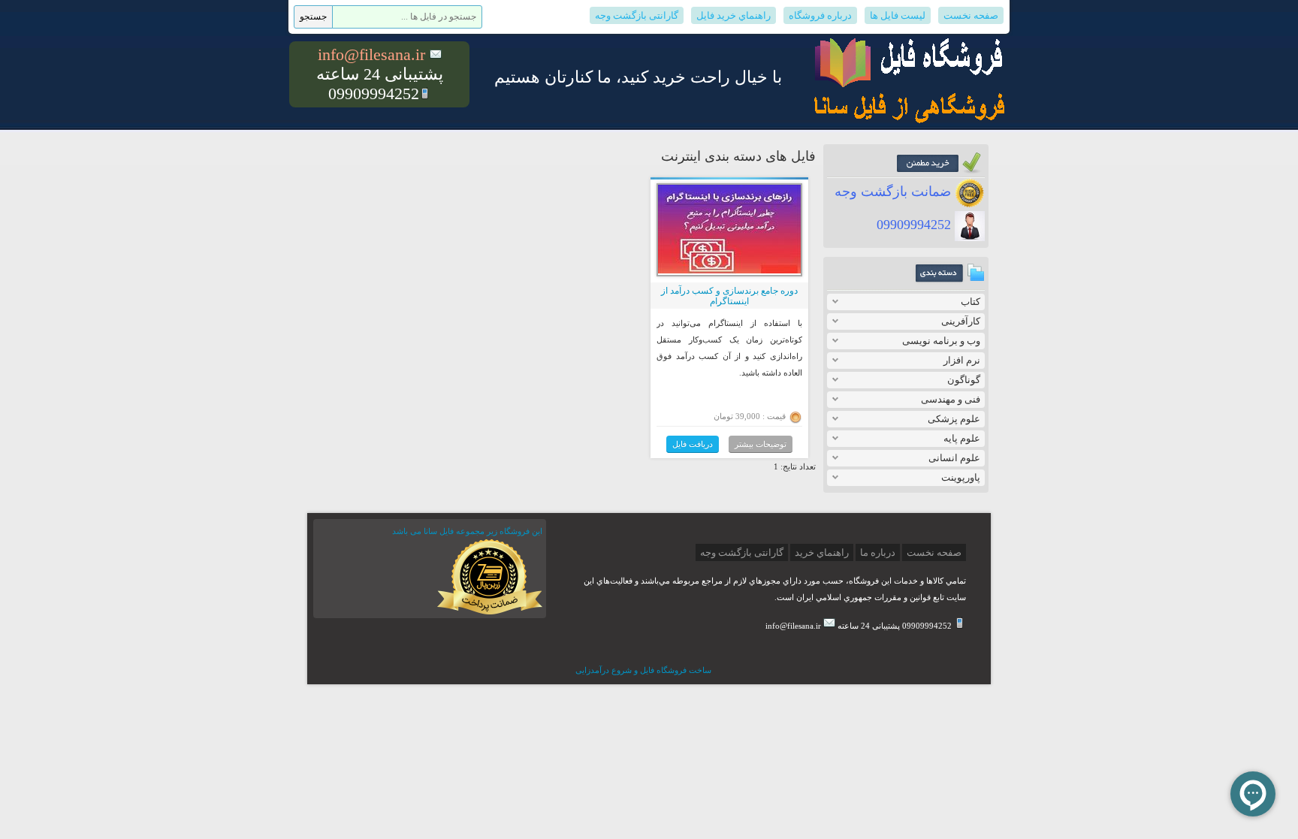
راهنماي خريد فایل (733, 15)
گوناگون (963, 379)
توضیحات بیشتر (760, 443)
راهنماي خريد (822, 552)
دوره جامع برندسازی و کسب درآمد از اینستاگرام (729, 295)
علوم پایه (961, 438)
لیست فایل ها (897, 15)
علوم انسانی (954, 457)
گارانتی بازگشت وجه (636, 15)
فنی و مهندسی (950, 399)
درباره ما (877, 552)
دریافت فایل (692, 443)
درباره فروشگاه (820, 15)
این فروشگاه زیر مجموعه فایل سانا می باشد (467, 531)
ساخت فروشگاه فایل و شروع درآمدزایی (643, 670)
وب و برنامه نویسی (941, 340)
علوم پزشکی (954, 418)
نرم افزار (961, 360)
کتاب (970, 301)
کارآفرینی (960, 321)
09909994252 (916, 224)
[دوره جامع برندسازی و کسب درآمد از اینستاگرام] (729, 270)
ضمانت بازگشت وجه (895, 191)
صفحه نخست (970, 15)
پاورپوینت (960, 477)
